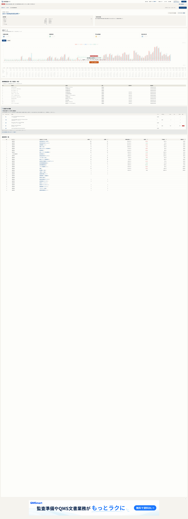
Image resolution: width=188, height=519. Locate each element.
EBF (5, 125)
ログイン (184, 1)
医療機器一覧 (3, 7)
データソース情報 (182, 12)
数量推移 (4, 40)
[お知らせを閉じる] (185, 4)
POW (6, 119)
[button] (153, 1)
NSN (6, 122)
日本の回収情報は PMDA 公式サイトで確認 (8, 132)
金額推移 (8, 40)
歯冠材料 (7, 7)
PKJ (5, 116)
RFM (6, 128)
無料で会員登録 (181, 4)
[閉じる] (185, 499)
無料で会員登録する (95, 62)
